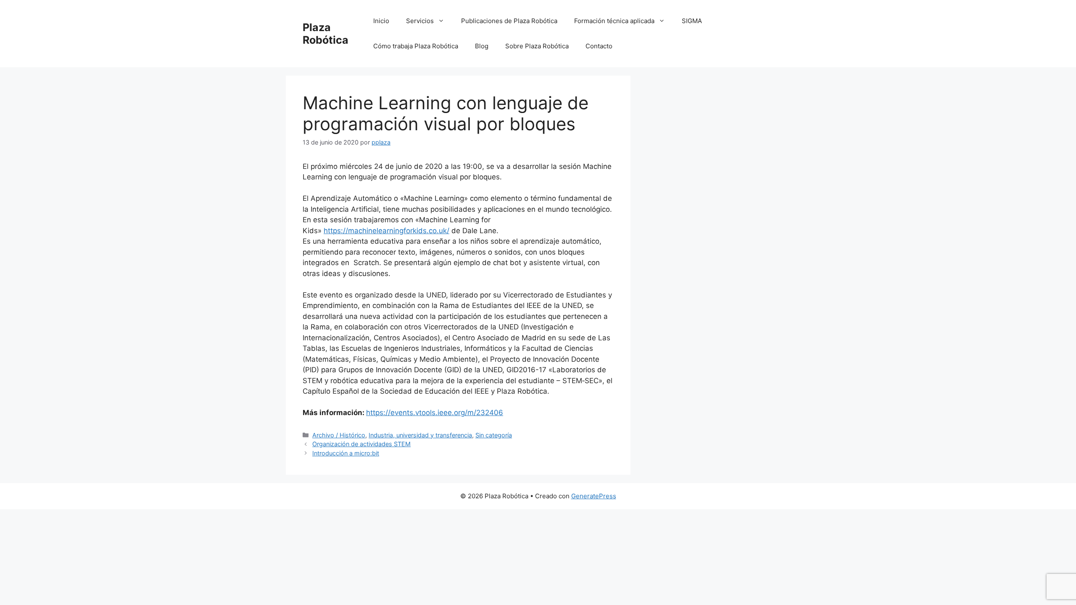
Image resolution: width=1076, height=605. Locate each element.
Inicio (381, 21)
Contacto (598, 46)
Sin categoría (493, 435)
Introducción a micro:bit (345, 453)
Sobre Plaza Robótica (537, 46)
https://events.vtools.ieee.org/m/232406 (434, 412)
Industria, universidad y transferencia (420, 435)
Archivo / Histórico (338, 435)
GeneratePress (593, 496)
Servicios (420, 21)
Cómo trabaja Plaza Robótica (415, 46)
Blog (481, 46)
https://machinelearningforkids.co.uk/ (386, 230)
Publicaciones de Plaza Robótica (509, 21)
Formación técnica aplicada (614, 21)
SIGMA (692, 21)
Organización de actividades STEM (361, 443)
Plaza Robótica (325, 33)
